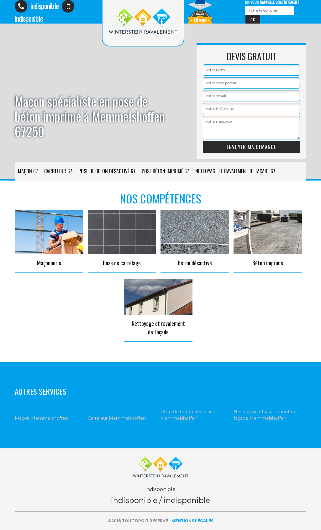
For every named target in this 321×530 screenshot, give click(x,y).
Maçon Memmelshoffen (41, 418)
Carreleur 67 (58, 171)
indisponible (44, 5)
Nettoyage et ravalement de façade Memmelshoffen (265, 415)
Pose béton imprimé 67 (165, 171)
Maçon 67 (28, 171)
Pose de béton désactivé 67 (106, 171)
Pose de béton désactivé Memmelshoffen (187, 415)
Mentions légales (192, 520)
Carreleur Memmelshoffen (117, 418)
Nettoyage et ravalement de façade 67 (235, 171)
